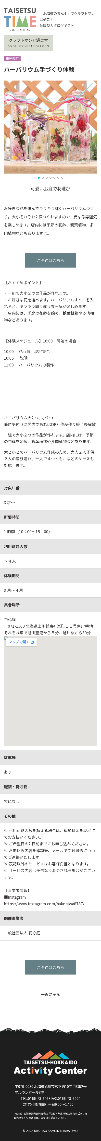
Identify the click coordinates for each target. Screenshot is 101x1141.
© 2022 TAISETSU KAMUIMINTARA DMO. (50, 1130)
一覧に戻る (50, 994)
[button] (39, 178)
